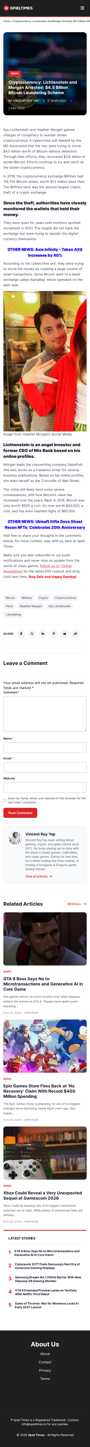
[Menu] (82, 8)
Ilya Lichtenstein (60, 606)
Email (8, 758)
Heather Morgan (31, 606)
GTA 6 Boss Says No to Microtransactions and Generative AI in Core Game (43, 984)
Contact (45, 1362)
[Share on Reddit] (64, 634)
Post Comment (20, 813)
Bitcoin (10, 597)
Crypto (43, 597)
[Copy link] (75, 634)
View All (74, 904)
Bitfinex (27, 597)
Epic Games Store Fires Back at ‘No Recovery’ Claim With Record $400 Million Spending (39, 1091)
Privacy (45, 1370)
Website (9, 778)
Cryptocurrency (65, 597)
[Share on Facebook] (21, 634)
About (45, 1354)
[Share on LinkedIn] (43, 634)
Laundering (13, 614)
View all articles (36, 876)
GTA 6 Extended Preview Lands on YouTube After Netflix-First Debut (46, 1292)
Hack (9, 606)
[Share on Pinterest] (54, 634)
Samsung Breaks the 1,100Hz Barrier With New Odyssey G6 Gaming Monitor (48, 1279)
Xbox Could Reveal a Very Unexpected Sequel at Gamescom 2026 (42, 1195)
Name (8, 738)
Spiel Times (36, 1435)
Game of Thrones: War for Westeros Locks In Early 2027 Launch (47, 1305)
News (7, 971)
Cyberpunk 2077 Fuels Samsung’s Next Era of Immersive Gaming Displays (47, 1266)
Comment (11, 692)
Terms (45, 1379)
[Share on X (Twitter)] (32, 634)
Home (6, 21)
